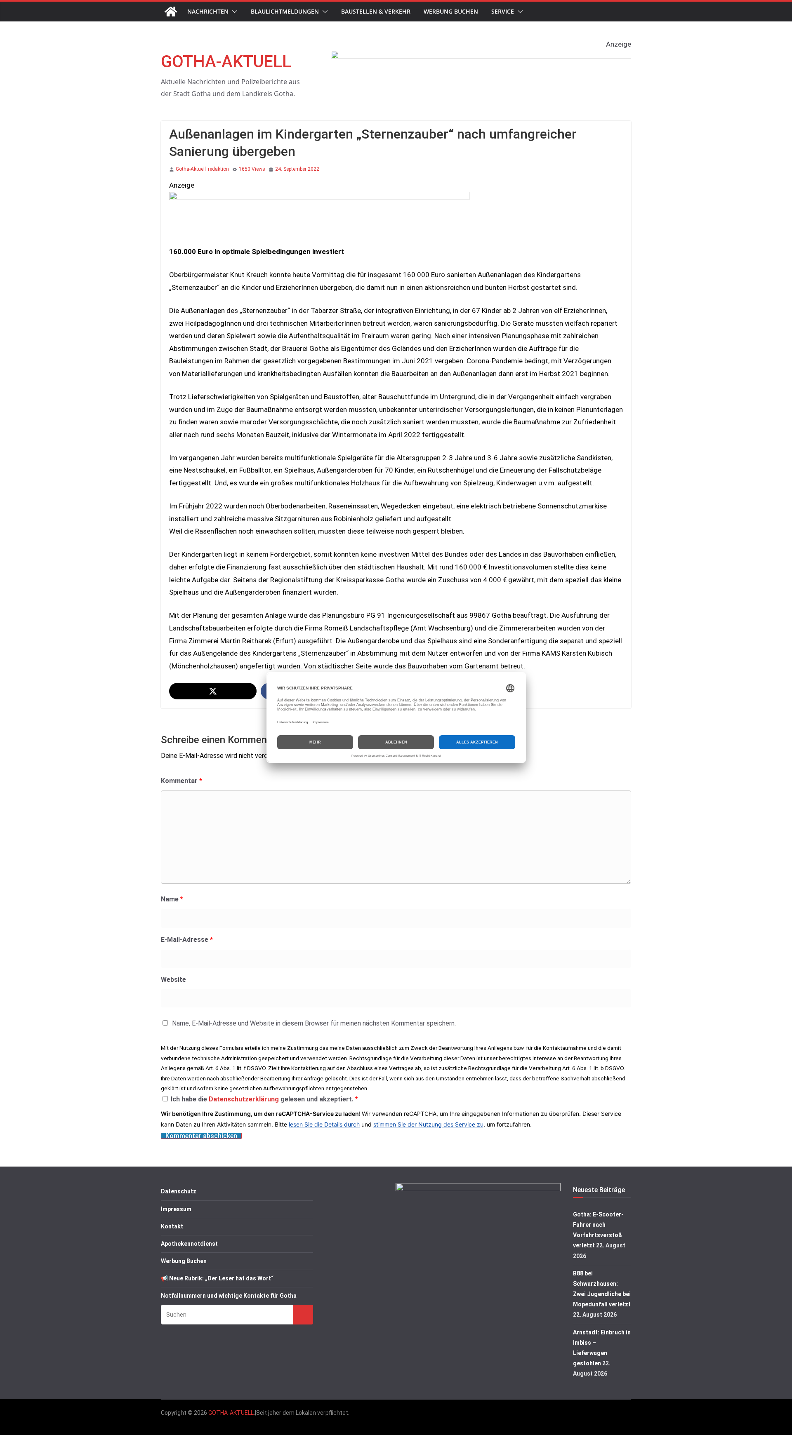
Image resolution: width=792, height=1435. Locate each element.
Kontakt (172, 1226)
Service (502, 11)
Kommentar (181, 781)
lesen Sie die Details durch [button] (324, 1124)
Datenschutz (178, 1191)
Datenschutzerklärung (244, 1099)
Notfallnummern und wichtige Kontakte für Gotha (229, 1295)
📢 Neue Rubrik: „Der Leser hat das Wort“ (217, 1278)
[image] (481, 57)
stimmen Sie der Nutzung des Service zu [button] (428, 1124)
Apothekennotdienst (189, 1243)
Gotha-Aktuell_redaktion (202, 169)
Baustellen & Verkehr (375, 11)
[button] (233, 11)
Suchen (303, 1314)
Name (172, 899)
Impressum (176, 1209)
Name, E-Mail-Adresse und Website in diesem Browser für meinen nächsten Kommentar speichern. (314, 1023)
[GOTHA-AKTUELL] (171, 11)
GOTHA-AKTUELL (226, 61)
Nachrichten (208, 11)
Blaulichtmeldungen (285, 11)
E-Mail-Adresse (187, 939)
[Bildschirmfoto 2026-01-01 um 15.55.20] (319, 198)
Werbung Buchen (451, 11)
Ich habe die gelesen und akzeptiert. (264, 1099)
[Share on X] (213, 691)
